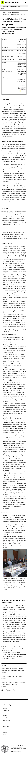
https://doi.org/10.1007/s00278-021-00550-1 (14, 322)
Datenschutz (5, 718)
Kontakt (4, 713)
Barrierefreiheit (6, 720)
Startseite (3, 12)
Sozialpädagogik (15, 14)
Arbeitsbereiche (5, 14)
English (4, 734)
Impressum (5, 715)
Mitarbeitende (6, 710)
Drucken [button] (4, 729)
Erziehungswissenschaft (13, 12)
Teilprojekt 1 (4, 220)
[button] (2, 690)
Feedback (5, 732)
